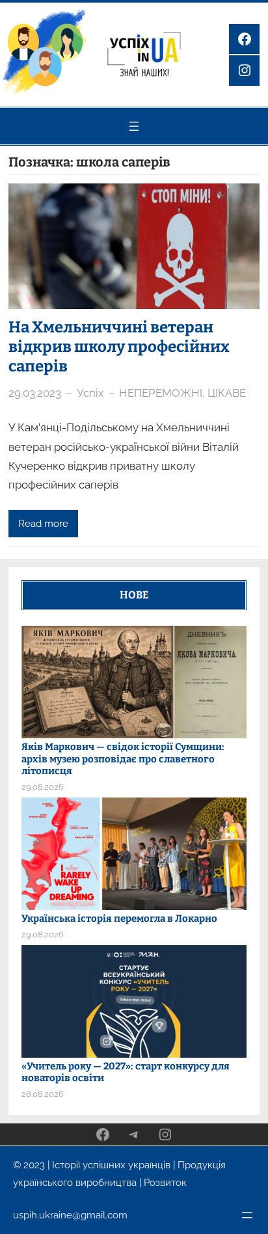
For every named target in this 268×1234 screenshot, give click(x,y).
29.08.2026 (42, 787)
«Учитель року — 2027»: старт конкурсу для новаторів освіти (125, 1072)
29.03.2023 (34, 392)
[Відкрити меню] (134, 126)
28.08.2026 (42, 1094)
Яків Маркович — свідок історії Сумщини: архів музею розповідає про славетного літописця (122, 759)
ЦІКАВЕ (227, 392)
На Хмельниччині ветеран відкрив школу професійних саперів (119, 346)
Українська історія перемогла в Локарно (119, 918)
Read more (43, 523)
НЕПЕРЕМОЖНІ (160, 392)
